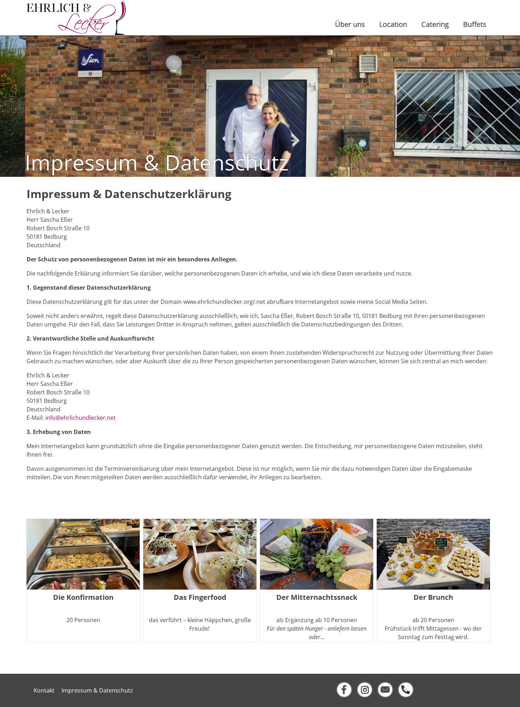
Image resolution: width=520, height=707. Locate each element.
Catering (435, 24)
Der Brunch (433, 597)
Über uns (350, 24)
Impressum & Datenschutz (97, 690)
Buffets (474, 24)
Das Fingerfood (200, 597)
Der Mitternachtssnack (316, 597)
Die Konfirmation (83, 597)
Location (393, 24)
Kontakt (44, 690)
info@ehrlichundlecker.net (80, 418)
